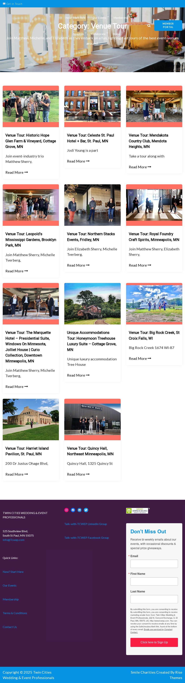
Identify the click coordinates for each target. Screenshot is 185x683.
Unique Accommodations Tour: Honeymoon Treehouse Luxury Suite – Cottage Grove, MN (91, 341)
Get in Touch (14, 3)
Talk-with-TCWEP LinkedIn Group (85, 524)
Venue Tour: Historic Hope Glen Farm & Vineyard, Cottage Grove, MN (30, 141)
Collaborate (98, 34)
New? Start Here (75, 17)
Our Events (99, 17)
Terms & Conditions (15, 613)
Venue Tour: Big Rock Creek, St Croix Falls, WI (154, 335)
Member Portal (168, 25)
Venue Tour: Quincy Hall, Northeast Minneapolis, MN (90, 451)
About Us (78, 34)
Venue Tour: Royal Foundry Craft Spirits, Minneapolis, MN (154, 237)
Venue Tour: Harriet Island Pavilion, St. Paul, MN (27, 451)
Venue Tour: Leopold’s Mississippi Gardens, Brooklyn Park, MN (30, 239)
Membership (11, 599)
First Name (137, 573)
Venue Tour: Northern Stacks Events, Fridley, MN (91, 237)
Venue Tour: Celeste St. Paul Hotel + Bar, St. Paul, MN (90, 138)
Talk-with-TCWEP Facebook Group (86, 537)
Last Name (137, 591)
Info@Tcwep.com (13, 539)
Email (134, 556)
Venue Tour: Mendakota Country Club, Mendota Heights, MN (148, 141)
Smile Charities (143, 672)
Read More (14, 172)
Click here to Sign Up (154, 642)
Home (116, 34)
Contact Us (10, 627)
